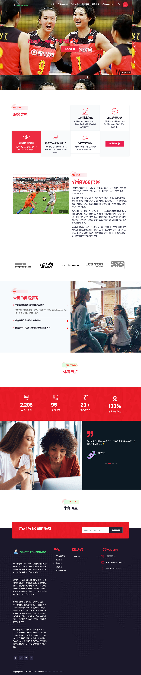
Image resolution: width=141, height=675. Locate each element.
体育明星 (85, 4)
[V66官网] (22, 5)
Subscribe (116, 530)
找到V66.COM (107, 4)
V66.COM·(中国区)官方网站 (54, 672)
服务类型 (95, 4)
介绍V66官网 (63, 4)
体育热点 (74, 4)
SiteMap (77, 556)
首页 (53, 4)
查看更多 (113, 143)
